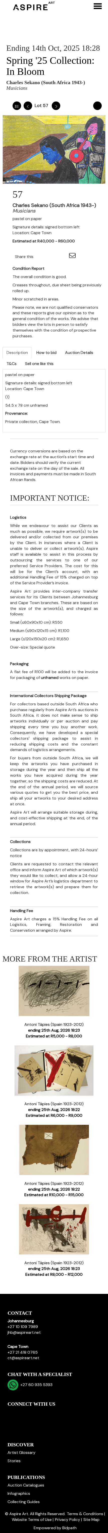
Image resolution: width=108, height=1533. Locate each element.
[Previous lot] (28, 105)
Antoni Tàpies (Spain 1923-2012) (54, 1030)
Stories (14, 1460)
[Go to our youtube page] (33, 1412)
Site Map (91, 1519)
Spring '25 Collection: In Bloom (50, 66)
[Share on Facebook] (41, 256)
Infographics (19, 1493)
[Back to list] (17, 105)
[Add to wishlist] (97, 105)
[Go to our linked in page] (23, 1412)
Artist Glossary (21, 1452)
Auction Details (79, 352)
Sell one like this (39, 363)
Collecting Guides (24, 1501)
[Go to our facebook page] (12, 1412)
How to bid (46, 352)
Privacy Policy (67, 1519)
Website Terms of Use (32, 1519)
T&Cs (12, 363)
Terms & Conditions (85, 1513)
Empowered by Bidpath (55, 1527)
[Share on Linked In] (52, 256)
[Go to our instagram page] (62, 256)
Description (17, 352)
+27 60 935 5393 (35, 1384)
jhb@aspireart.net (24, 1332)
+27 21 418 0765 (23, 1352)
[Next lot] (56, 105)
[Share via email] (73, 256)
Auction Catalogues (26, 1485)
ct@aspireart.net (23, 1357)
